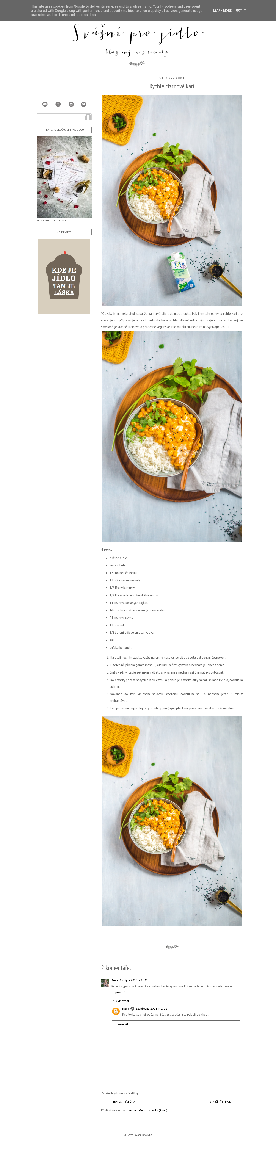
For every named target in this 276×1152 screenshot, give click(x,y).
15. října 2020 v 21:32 (134, 980)
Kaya (125, 1009)
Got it (241, 10)
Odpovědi (122, 1001)
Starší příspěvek (220, 1101)
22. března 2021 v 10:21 (152, 1009)
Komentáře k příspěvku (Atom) (148, 1110)
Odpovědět (118, 992)
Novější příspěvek (124, 1101)
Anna (114, 980)
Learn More (222, 10)
